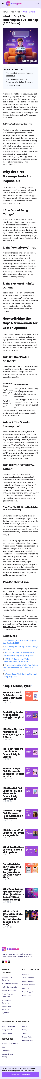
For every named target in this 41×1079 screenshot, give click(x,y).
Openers (25, 974)
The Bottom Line (13, 85)
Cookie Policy (29, 1071)
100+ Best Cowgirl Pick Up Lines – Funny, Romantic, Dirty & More (18, 660)
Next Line (25, 988)
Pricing (24, 1030)
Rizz (18, 12)
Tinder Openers (28, 978)
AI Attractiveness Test (10, 983)
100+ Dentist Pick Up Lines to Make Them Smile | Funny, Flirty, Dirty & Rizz (19, 654)
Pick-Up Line (26, 995)
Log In (37, 3)
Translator (6, 1051)
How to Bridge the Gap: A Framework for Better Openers (19, 80)
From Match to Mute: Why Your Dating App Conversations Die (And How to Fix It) (20, 668)
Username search (8, 1026)
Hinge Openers (28, 981)
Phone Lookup (7, 1033)
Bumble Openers (28, 985)
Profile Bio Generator (9, 987)
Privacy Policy (27, 1037)
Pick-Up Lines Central (10, 1043)
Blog (12, 12)
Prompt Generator (9, 990)
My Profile (5, 1013)
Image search (7, 1030)
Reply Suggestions (29, 992)
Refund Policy (27, 1040)
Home (5, 12)
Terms (24, 1033)
